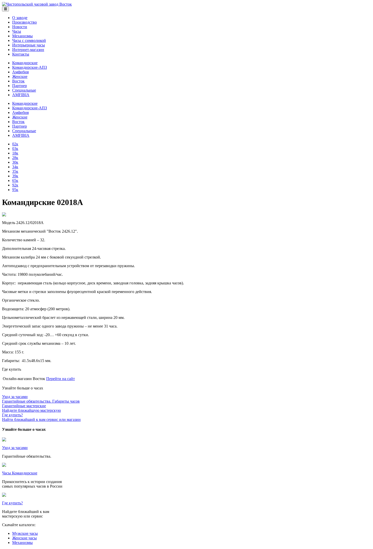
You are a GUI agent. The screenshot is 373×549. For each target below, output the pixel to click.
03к (15, 148)
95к (15, 189)
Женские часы (24, 538)
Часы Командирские (19, 473)
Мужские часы (25, 533)
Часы (16, 31)
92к (15, 185)
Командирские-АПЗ (29, 67)
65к (15, 180)
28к (15, 158)
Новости (19, 27)
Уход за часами (15, 447)
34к (15, 167)
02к (15, 144)
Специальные (24, 90)
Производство (24, 22)
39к (15, 176)
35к (15, 171)
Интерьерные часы (28, 45)
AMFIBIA (20, 95)
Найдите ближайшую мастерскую (31, 408)
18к (15, 153)
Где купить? (12, 503)
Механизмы (22, 36)
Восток (18, 81)
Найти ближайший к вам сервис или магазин (41, 417)
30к (15, 162)
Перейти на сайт (60, 378)
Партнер (19, 85)
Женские (19, 76)
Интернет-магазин (28, 49)
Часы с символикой (29, 40)
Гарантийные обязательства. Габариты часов (41, 398)
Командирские (25, 63)
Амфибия (20, 72)
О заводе (19, 17)
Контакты (20, 54)
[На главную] (37, 4)
